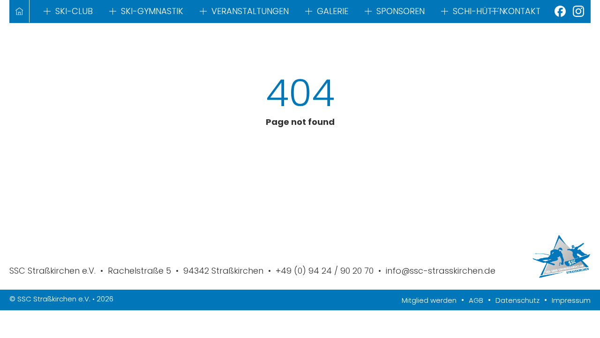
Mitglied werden (429, 300)
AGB (476, 300)
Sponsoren (400, 11)
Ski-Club (74, 11)
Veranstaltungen (250, 11)
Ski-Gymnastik (152, 11)
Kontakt (521, 11)
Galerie (332, 11)
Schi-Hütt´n (479, 11)
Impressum (571, 300)
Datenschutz (517, 300)
